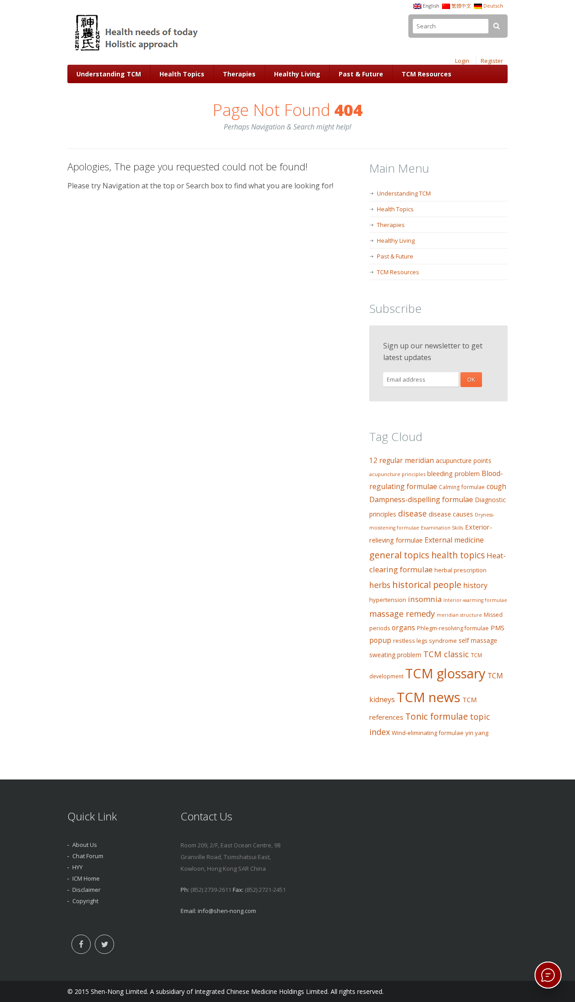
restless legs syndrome (425, 641)
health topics (458, 555)
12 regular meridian (401, 460)
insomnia (425, 599)
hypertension (387, 600)
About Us (84, 845)
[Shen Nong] (137, 51)
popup (380, 640)
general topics (399, 554)
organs (403, 627)
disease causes (451, 514)
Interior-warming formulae (475, 600)
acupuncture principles (397, 474)
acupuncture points (463, 460)
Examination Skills (442, 528)
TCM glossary (445, 673)
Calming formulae (462, 487)
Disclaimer (86, 890)
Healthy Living (297, 74)
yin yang (476, 733)
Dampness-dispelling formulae (421, 499)
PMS (497, 627)
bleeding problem (453, 473)
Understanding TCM (108, 74)
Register (492, 61)
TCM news (428, 697)
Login (462, 61)
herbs (379, 584)
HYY (77, 867)
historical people (426, 585)
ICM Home (86, 878)
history (475, 585)
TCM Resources (426, 74)
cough (496, 486)
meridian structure (459, 615)
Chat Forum (87, 856)
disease (412, 513)
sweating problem (395, 654)
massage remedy (402, 613)
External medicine (454, 540)
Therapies (239, 74)
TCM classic (446, 653)
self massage (478, 640)
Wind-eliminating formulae (428, 733)
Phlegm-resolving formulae (453, 628)
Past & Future (361, 74)
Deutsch (493, 5)
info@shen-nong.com (227, 911)
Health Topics (181, 74)
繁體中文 (461, 5)
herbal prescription (460, 570)
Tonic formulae (436, 716)
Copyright (85, 901)
